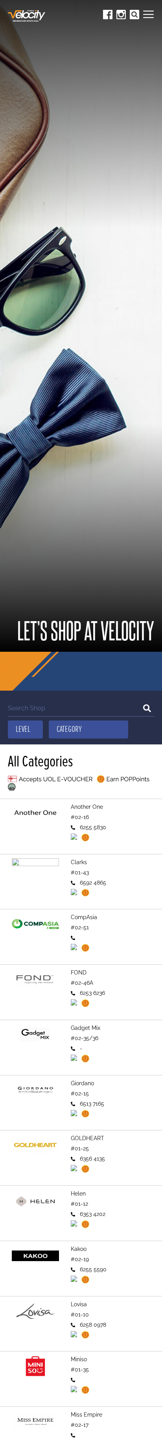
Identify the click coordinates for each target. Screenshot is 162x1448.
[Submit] (147, 708)
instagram (121, 14)
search (134, 14)
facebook (107, 14)
